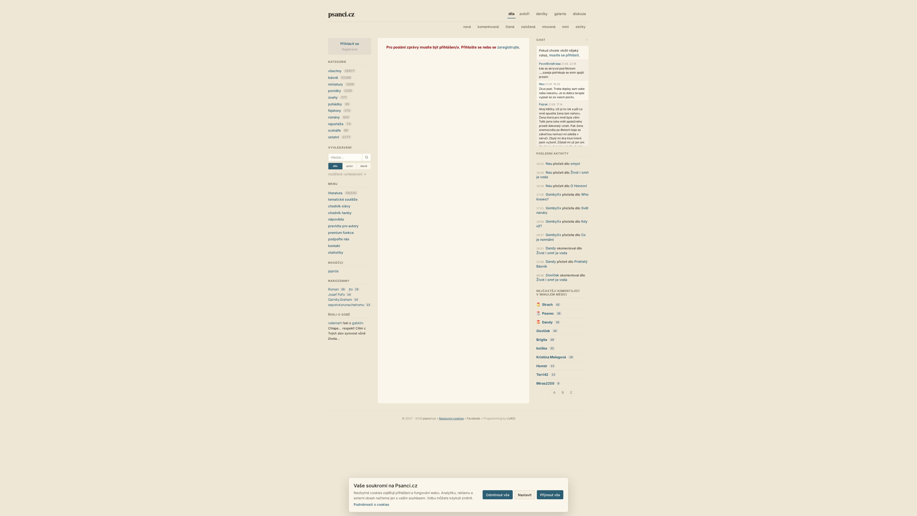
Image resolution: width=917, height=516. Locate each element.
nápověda (336, 219)
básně (339, 77)
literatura (342, 193)
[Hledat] (366, 157)
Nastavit (525, 495)
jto (351, 289)
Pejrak (543, 104)
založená (528, 27)
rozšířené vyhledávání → (347, 174)
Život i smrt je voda (551, 253)
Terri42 (542, 374)
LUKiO (511, 418)
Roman (333, 289)
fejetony (339, 110)
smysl (575, 163)
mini (565, 27)
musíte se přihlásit (564, 55)
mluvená (548, 27)
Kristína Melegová (551, 357)
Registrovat (349, 49)
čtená (510, 27)
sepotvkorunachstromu (346, 305)
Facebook (473, 418)
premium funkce (341, 233)
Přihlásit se (349, 44)
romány (338, 117)
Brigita (541, 340)
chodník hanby (340, 213)
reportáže (339, 124)
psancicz (341, 13)
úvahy (337, 97)
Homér (541, 366)
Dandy (551, 248)
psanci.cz (429, 418)
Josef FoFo (336, 294)
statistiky (335, 252)
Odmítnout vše (497, 495)
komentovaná (488, 27)
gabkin (357, 323)
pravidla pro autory (343, 226)
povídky (340, 91)
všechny (341, 71)
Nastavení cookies (451, 418)
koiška (541, 348)
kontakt (334, 246)
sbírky (581, 27)
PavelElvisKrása (550, 63)
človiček (552, 275)
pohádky (338, 104)
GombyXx (553, 194)
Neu (541, 84)
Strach (547, 304)
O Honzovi (578, 186)
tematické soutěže (342, 199)
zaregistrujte (508, 47)
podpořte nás (338, 239)
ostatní (339, 137)
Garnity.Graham (340, 299)
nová (467, 27)
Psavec (548, 313)
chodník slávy (339, 206)
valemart (335, 323)
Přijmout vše (550, 495)
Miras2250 (545, 383)
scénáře (338, 130)
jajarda (333, 271)
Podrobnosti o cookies (371, 504)
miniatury (341, 84)
